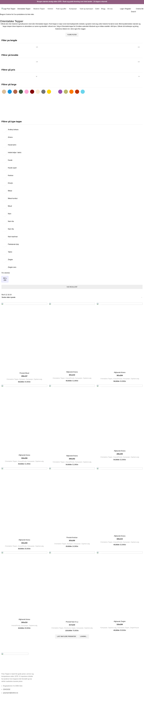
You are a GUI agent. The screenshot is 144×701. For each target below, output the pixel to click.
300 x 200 (5, 279)
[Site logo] (8, 9)
